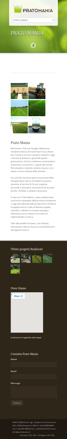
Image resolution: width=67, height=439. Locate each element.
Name (14, 359)
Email (13, 371)
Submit (17, 403)
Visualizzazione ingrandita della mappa (26, 338)
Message (15, 383)
